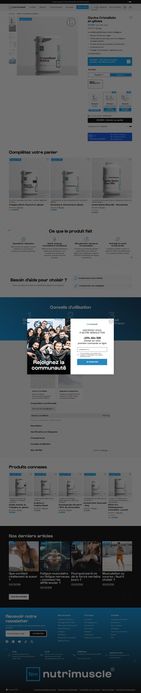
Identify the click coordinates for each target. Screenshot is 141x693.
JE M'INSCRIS (92, 362)
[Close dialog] (111, 321)
